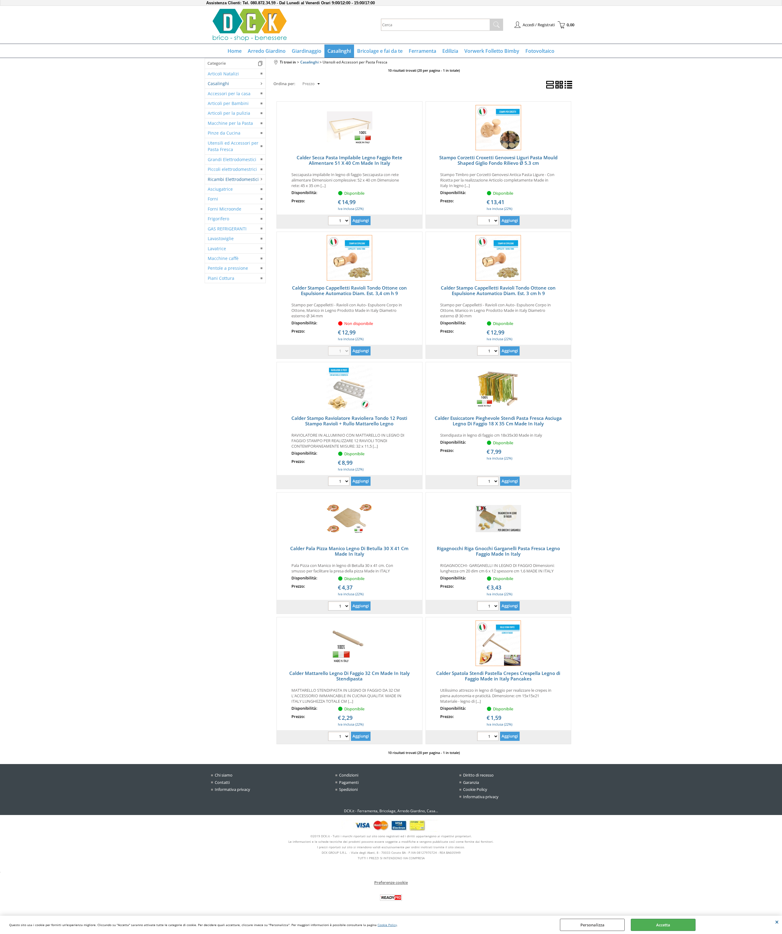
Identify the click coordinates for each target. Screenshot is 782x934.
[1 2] (488, 221)
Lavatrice (217, 248)
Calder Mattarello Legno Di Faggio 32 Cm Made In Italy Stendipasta (349, 676)
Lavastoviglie (221, 238)
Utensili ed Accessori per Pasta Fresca (233, 146)
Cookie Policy (387, 925)
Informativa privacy (232, 789)
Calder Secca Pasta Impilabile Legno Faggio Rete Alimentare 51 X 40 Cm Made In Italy (349, 160)
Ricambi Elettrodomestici (233, 179)
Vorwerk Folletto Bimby (491, 51)
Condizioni (348, 775)
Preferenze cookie (391, 882)
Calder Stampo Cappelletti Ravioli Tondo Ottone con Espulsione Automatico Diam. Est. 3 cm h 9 (498, 290)
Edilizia (450, 51)
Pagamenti (349, 782)
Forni (213, 199)
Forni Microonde (224, 209)
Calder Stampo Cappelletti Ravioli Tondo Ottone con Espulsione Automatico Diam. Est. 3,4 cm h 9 (349, 290)
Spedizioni (348, 789)
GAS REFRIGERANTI (227, 229)
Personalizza (592, 925)
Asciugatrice (220, 189)
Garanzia (471, 782)
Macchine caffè (223, 258)
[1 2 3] (488, 606)
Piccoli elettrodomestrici (232, 169)
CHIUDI (777, 922)
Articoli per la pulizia (229, 113)
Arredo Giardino (267, 51)
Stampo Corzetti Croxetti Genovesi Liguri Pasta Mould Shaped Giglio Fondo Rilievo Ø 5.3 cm (498, 160)
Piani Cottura (221, 278)
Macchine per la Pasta (230, 123)
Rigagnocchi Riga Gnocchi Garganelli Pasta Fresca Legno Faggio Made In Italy (498, 551)
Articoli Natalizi (223, 74)
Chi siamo (223, 775)
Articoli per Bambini (228, 103)
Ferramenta (422, 51)
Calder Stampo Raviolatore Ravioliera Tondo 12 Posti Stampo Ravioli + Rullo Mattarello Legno (349, 421)
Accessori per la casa (229, 93)
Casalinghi (339, 51)
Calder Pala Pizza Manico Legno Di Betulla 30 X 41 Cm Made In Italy (349, 551)
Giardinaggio (306, 51)
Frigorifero (218, 219)
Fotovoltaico (539, 51)
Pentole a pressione (228, 268)
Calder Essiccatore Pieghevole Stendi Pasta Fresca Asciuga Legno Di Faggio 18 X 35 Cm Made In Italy (498, 421)
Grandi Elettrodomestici (232, 159)
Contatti (222, 782)
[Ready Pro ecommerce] (391, 897)
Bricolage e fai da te (380, 51)
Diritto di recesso (478, 775)
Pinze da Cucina (224, 133)
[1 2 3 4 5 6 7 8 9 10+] (339, 221)
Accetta (663, 925)
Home (235, 51)
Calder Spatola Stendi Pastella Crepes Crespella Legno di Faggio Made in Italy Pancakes (498, 676)
